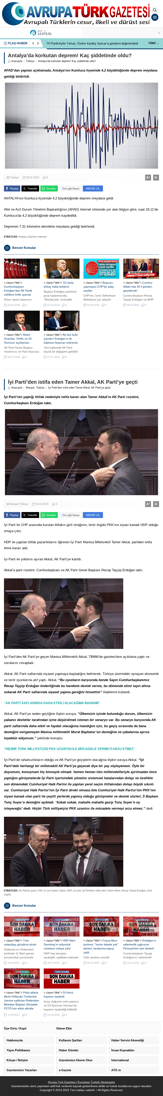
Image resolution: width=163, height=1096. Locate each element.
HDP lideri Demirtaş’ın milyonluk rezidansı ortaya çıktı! (59, 944)
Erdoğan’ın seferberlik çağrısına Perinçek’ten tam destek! (139, 944)
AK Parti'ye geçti (27, 890)
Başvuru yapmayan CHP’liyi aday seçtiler (98, 286)
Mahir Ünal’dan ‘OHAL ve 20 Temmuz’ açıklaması (18, 338)
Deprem (32, 236)
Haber (62, 890)
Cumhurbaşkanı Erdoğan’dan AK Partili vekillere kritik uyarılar (18, 290)
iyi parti (77, 890)
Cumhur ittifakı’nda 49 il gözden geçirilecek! (137, 286)
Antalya (22, 236)
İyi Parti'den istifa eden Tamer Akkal (101, 890)
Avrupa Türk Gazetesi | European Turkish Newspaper (81, 1082)
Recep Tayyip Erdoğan (133, 890)
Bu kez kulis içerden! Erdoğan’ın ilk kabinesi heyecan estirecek (61, 338)
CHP (39, 890)
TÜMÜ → (153, 43)
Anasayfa (16, 61)
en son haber (51, 890)
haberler (42, 236)
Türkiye (30, 61)
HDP (69, 890)
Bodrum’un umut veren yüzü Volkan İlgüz (73, 43)
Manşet (30, 387)
